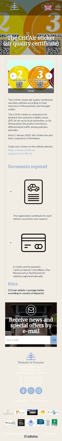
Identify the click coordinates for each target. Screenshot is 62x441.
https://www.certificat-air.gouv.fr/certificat (22, 151)
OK (54, 339)
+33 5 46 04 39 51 (33, 377)
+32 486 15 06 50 (32, 380)
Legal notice (20, 400)
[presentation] (13, 75)
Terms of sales (40, 400)
